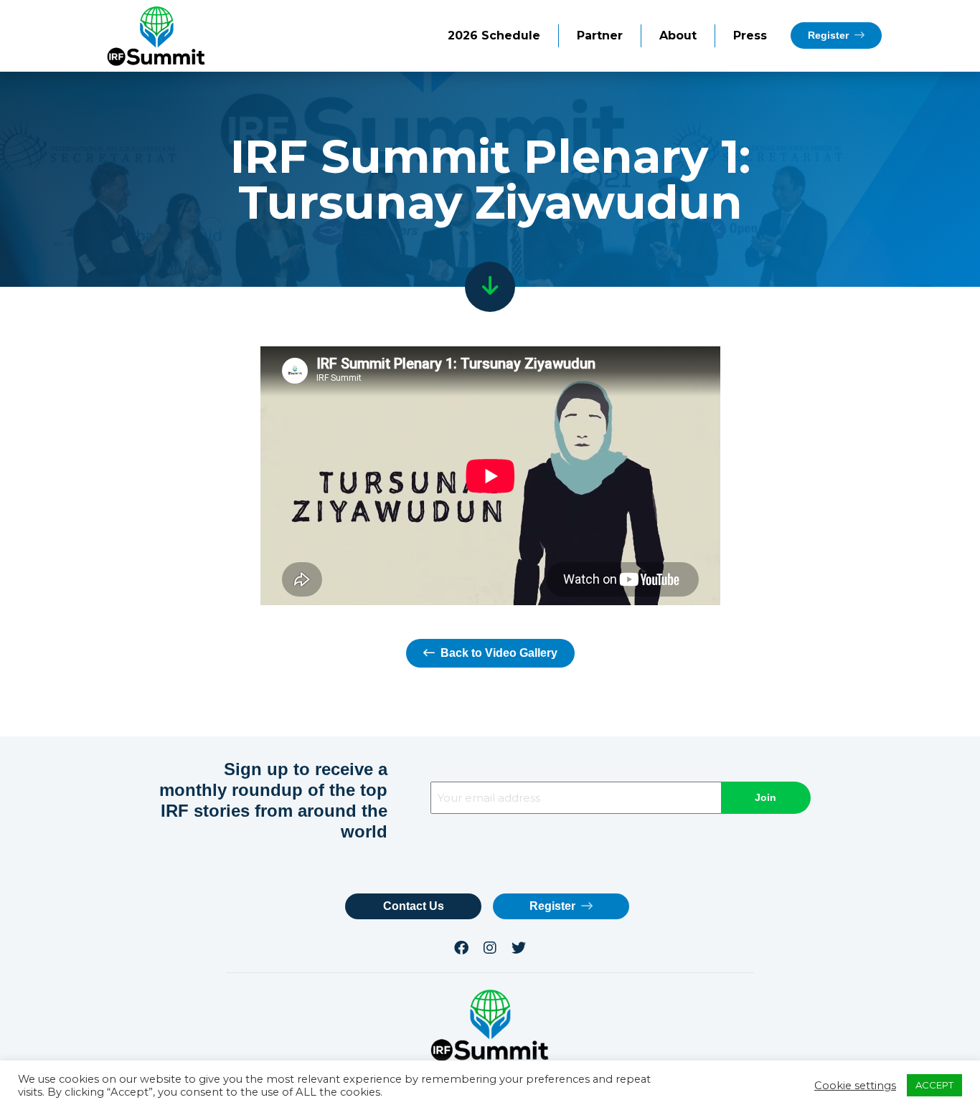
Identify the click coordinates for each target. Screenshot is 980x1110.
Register (830, 35)
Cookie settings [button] (855, 1085)
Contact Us (413, 906)
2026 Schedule (494, 35)
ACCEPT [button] (934, 1085)
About (678, 35)
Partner (600, 35)
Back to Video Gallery (497, 653)
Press (750, 35)
